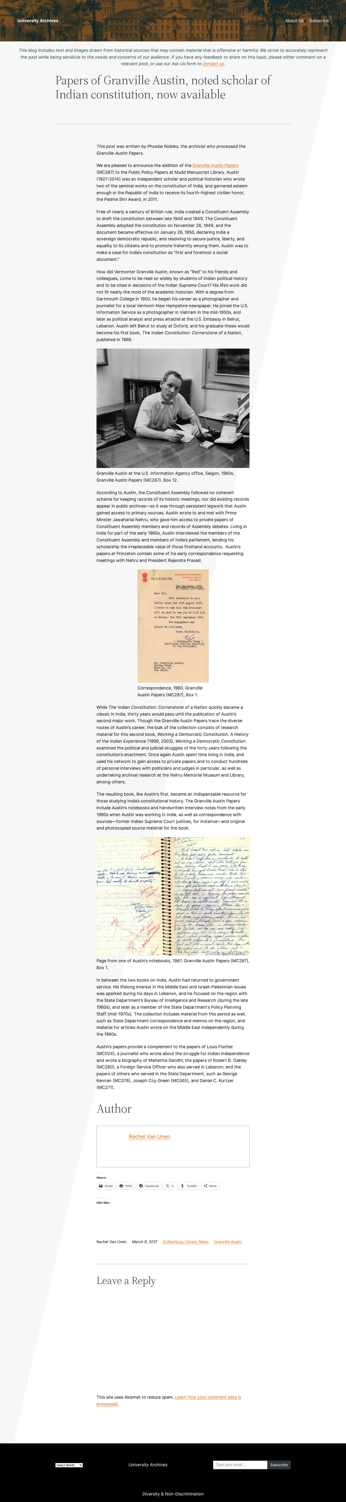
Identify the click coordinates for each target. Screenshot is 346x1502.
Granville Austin (228, 1241)
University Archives (37, 20)
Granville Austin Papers (215, 165)
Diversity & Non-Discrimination (173, 1493)
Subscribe (319, 20)
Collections (173, 1241)
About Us (294, 20)
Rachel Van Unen (149, 1136)
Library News (197, 1241)
